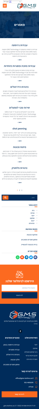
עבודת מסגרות (14, 349)
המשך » (20, 60)
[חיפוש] (5, 198)
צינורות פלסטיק (19, 168)
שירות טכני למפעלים (19, 107)
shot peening (19, 128)
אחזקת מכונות (32, 234)
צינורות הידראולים (19, 86)
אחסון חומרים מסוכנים (29, 239)
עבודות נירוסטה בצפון (11, 344)
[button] (5, 6)
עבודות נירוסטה (19, 45)
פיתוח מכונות (19, 147)
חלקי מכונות (15, 359)
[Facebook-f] (20, 331)
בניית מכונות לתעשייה (29, 244)
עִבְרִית (6, 1)
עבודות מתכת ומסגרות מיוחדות (19, 66)
